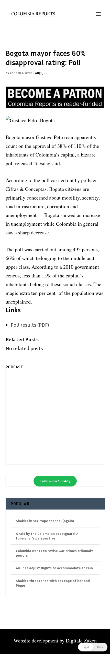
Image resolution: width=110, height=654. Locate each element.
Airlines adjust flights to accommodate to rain (54, 568)
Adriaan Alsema (21, 73)
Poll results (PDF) (30, 324)
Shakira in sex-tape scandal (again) (45, 520)
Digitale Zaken (81, 640)
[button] (92, 647)
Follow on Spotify (55, 481)
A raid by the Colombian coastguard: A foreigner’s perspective (47, 535)
